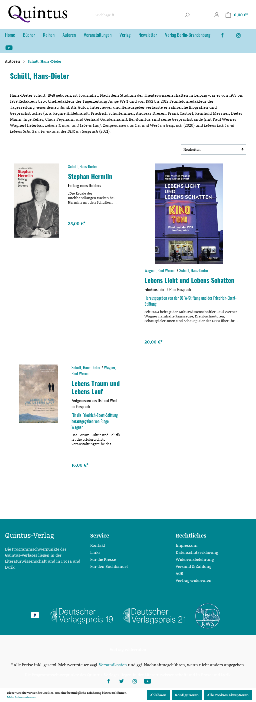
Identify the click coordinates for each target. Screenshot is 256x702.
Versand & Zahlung (193, 566)
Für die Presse (103, 559)
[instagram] (242, 35)
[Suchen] (187, 15)
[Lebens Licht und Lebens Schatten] (189, 213)
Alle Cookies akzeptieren (228, 694)
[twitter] (121, 681)
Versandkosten (113, 664)
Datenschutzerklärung (197, 552)
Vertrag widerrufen (194, 580)
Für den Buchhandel (109, 566)
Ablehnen (158, 694)
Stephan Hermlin (90, 176)
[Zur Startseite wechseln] (37, 14)
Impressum (187, 545)
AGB (179, 573)
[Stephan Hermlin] (36, 200)
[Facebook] (226, 35)
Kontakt (97, 545)
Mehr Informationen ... (23, 697)
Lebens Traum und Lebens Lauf (96, 387)
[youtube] (13, 47)
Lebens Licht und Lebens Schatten (189, 280)
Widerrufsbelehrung (195, 559)
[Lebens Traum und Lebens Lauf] (38, 394)
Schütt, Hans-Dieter (82, 166)
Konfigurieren (187, 694)
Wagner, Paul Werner (160, 270)
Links (95, 552)
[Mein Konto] (216, 15)
